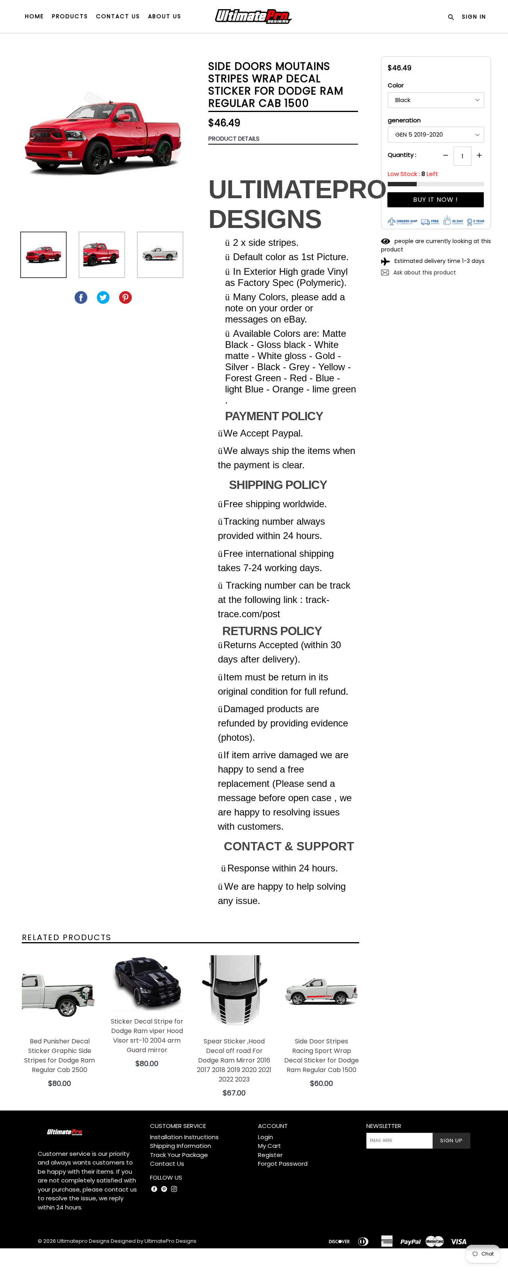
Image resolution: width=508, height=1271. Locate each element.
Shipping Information (180, 1146)
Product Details (234, 138)
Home (34, 16)
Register (270, 1155)
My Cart (269, 1146)
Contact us (118, 16)
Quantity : (402, 155)
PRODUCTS (70, 16)
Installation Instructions (184, 1137)
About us (164, 16)
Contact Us (167, 1163)
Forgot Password (283, 1163)
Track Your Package (179, 1155)
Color (396, 85)
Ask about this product (424, 272)
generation (404, 120)
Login (265, 1137)
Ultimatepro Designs (83, 1241)
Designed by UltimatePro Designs (153, 1241)
